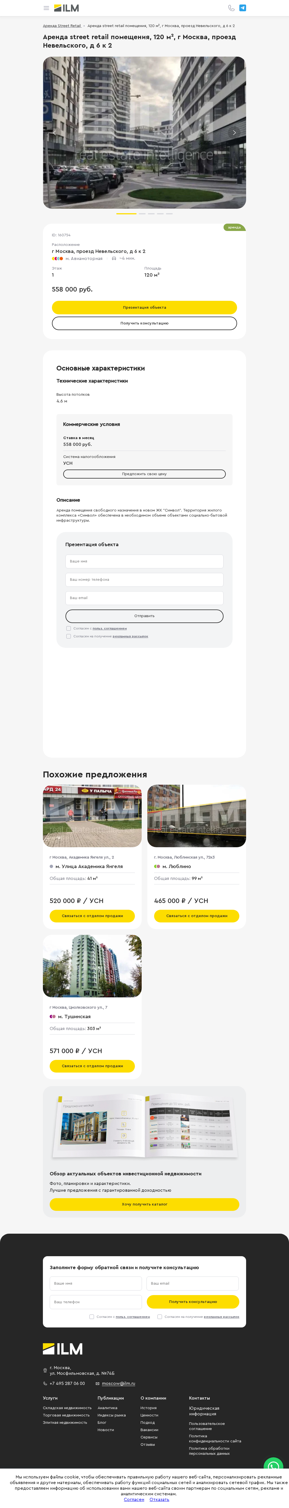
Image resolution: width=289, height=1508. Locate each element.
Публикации (111, 1398)
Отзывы (148, 1445)
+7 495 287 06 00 (67, 1383)
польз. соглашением (110, 628)
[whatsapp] (273, 1467)
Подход (148, 1423)
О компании (153, 1398)
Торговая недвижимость (66, 1415)
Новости (106, 1430)
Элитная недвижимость (65, 1423)
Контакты (199, 1398)
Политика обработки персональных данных (209, 1451)
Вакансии (149, 1430)
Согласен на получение (110, 636)
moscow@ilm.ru (118, 1383)
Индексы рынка (112, 1415)
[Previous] (55, 132)
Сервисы (149, 1437)
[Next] (234, 132)
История (149, 1408)
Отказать (159, 1499)
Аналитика (107, 1408)
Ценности (149, 1415)
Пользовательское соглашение (207, 1426)
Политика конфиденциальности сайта (215, 1438)
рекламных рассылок (130, 636)
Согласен (134, 1499)
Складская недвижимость (67, 1408)
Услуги (50, 1398)
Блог (102, 1423)
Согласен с (100, 628)
